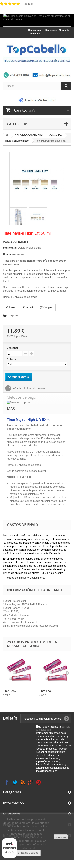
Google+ (48, 307)
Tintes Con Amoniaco (17, 140)
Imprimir (14, 315)
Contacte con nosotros (35, 32)
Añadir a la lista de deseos (28, 388)
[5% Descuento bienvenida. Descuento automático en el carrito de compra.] (37, 20)
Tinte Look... (11, 691)
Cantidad (12, 347)
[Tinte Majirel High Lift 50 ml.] (18, 217)
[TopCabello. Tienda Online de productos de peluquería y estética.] (37, 52)
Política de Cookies (27, 852)
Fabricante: (10, 247)
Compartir (28, 307)
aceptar (61, 836)
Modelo (7, 241)
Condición (9, 254)
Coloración (55, 135)
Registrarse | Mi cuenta (57, 30)
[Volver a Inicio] (7, 135)
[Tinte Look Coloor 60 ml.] (19, 671)
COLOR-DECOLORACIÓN (29, 135)
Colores (12, 359)
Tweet (11, 307)
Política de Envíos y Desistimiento (25, 577)
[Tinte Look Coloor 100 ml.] (55, 671)
